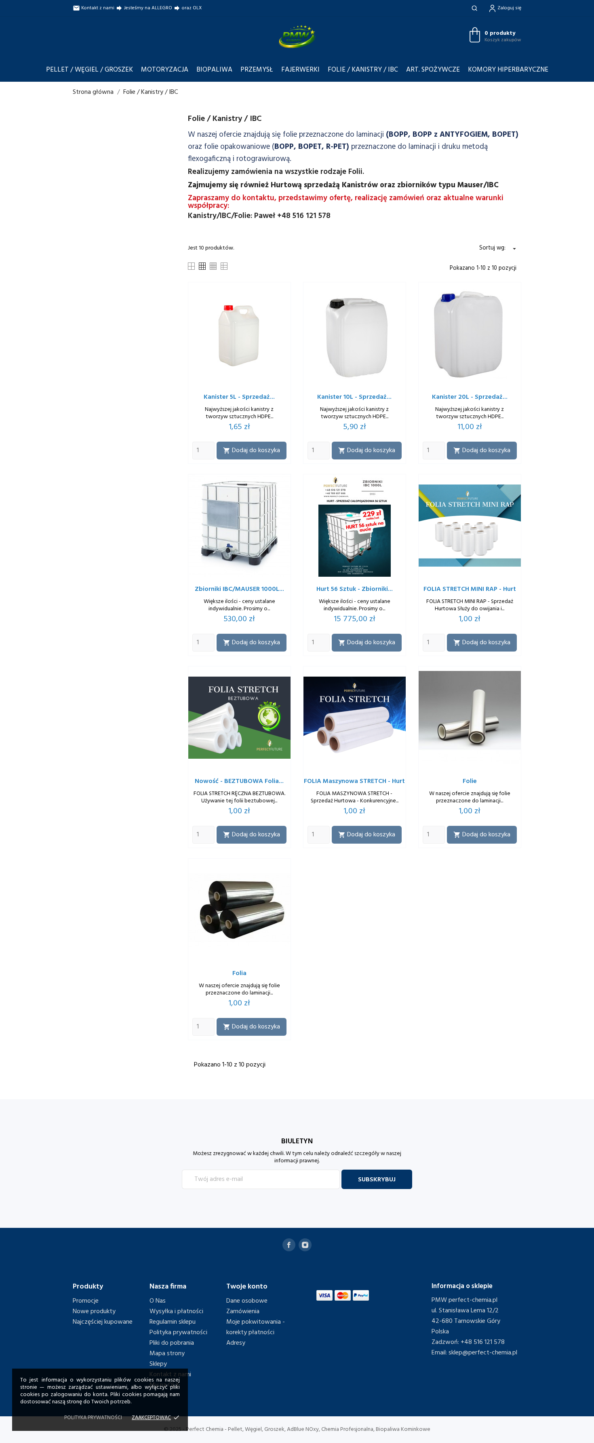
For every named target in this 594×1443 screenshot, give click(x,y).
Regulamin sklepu (173, 1322)
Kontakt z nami (93, 8)
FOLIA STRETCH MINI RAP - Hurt (469, 589)
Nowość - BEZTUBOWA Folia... (239, 781)
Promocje (86, 1301)
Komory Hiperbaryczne (508, 69)
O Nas (158, 1301)
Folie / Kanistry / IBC (363, 69)
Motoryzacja (164, 69)
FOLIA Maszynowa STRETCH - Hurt (354, 781)
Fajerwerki (300, 69)
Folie (470, 781)
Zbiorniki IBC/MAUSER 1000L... (239, 589)
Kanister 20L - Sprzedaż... (470, 397)
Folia (239, 973)
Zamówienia (242, 1311)
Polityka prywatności (178, 1332)
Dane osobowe (247, 1301)
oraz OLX (187, 8)
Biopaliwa (214, 69)
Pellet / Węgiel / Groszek (89, 69)
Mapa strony (167, 1353)
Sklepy (158, 1364)
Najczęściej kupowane (103, 1322)
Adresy (235, 1343)
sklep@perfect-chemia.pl (483, 1353)
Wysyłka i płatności (176, 1311)
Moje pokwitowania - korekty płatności (255, 1327)
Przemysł (256, 69)
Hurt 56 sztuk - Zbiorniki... (354, 589)
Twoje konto (247, 1287)
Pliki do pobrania (172, 1343)
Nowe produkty (94, 1311)
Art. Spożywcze (433, 69)
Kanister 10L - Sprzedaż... (354, 397)
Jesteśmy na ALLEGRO (144, 8)
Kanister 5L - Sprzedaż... (239, 397)
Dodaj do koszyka (251, 450)
